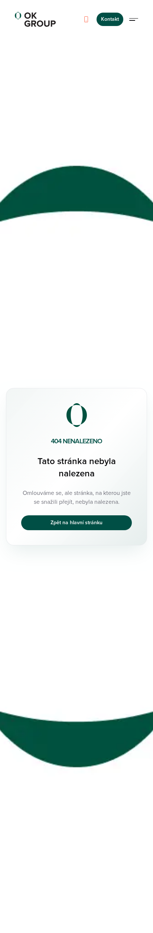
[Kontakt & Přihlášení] (133, 19)
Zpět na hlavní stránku (76, 522)
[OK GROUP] (35, 19)
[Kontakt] (86, 19)
